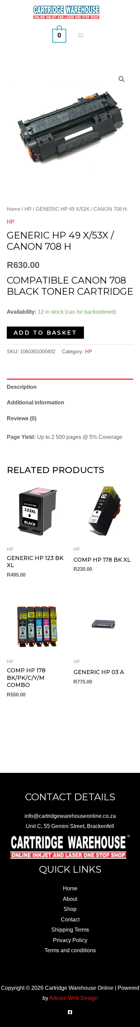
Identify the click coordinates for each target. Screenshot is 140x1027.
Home (13, 209)
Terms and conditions (70, 950)
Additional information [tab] (35, 402)
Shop (70, 909)
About (70, 899)
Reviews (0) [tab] (21, 418)
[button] (122, 79)
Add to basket (45, 332)
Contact (70, 919)
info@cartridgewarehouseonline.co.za (70, 816)
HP (28, 209)
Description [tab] (22, 387)
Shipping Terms (70, 929)
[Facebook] (70, 1012)
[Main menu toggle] (80, 35)
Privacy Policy (70, 940)
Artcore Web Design (73, 998)
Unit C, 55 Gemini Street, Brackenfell (70, 826)
